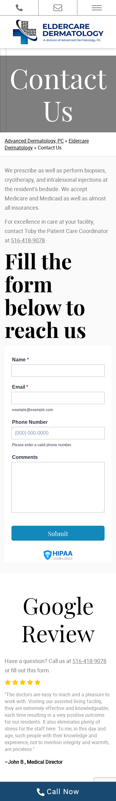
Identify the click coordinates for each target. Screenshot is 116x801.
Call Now (62, 791)
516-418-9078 (28, 240)
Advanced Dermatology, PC (34, 140)
